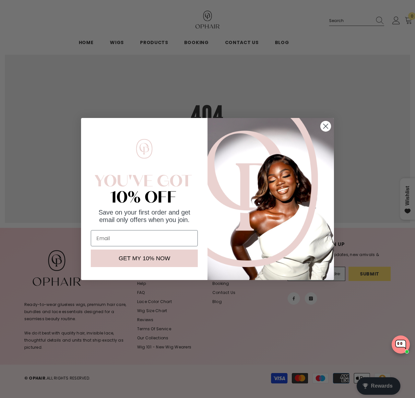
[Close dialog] (325, 126)
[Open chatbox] (401, 344)
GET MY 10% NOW (144, 258)
